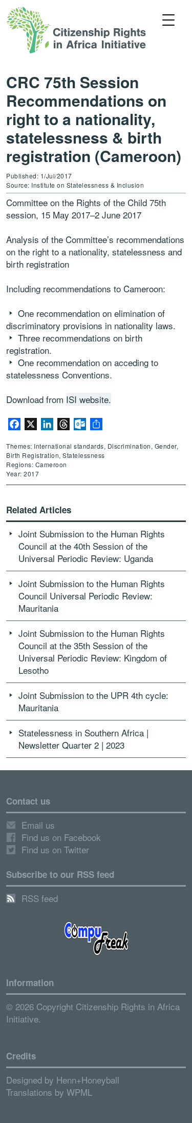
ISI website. (88, 399)
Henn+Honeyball (87, 1079)
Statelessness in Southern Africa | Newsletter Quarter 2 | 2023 (83, 738)
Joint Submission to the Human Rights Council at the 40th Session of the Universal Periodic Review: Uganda (91, 546)
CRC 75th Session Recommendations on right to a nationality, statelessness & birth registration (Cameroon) (93, 119)
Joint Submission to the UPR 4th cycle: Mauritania (93, 701)
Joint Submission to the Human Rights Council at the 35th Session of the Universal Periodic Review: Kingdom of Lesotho (92, 651)
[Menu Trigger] (168, 19)
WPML (79, 1092)
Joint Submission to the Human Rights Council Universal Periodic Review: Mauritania (91, 595)
